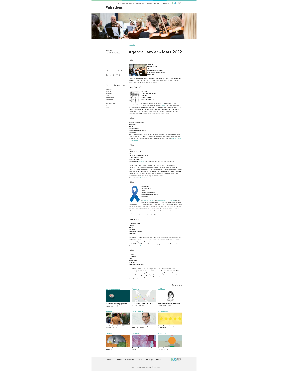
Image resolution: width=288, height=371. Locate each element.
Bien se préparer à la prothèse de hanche (142, 348)
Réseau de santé (140, 3)
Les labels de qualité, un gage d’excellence (167, 326)
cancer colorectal (111, 104)
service (163, 105)
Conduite (162, 333)
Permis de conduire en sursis (167, 348)
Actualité (135, 289)
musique (108, 91)
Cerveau (109, 333)
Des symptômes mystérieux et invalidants (115, 348)
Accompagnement (113, 289)
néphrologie (109, 99)
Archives (132, 367)
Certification (163, 311)
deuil (107, 102)
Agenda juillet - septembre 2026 (115, 325)
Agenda (132, 45)
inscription (141, 161)
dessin (107, 95)
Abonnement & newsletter (154, 3)
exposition (109, 93)
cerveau (108, 108)
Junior (140, 359)
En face (119, 359)
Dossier (158, 359)
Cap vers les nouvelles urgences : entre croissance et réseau (144, 326)
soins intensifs (110, 97)
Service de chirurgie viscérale (166, 200)
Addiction (162, 289)
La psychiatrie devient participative (142, 303)
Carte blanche (137, 311)
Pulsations (114, 7)
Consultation (129, 359)
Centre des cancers (148, 200)
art (106, 106)
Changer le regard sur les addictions (169, 303)
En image (149, 359)
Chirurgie (135, 333)
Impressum (166, 3)
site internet (143, 178)
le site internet (142, 246)
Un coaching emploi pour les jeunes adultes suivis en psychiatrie (116, 304)
